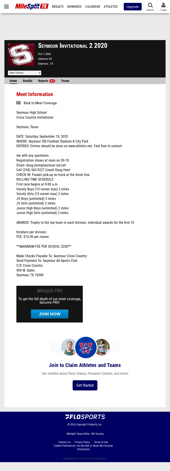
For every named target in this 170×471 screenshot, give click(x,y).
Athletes (111, 7)
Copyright (81, 424)
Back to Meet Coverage (40, 103)
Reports (46, 81)
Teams (65, 81)
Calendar (92, 7)
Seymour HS (45, 58)
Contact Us (64, 442)
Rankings (74, 7)
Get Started (85, 385)
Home (13, 81)
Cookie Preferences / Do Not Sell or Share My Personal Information (83, 447)
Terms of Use (101, 442)
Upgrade (133, 6)
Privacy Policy (82, 442)
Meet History (16, 72)
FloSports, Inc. (94, 424)
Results (58, 7)
